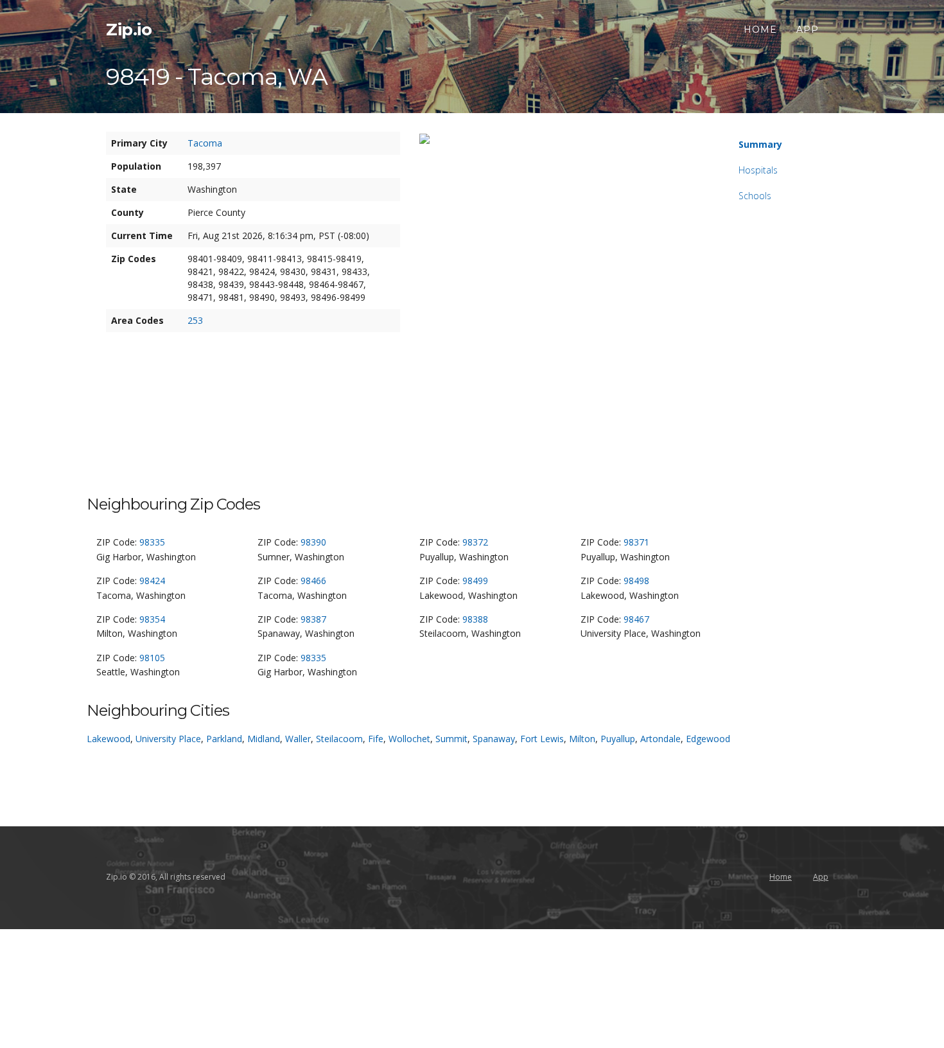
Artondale (660, 739)
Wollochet (409, 739)
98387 (313, 619)
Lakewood (108, 739)
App (807, 29)
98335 (152, 542)
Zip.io (129, 29)
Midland (263, 739)
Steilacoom (339, 739)
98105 (152, 658)
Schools (755, 196)
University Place (168, 739)
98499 (475, 580)
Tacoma (205, 143)
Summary (760, 144)
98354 (152, 619)
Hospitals (758, 170)
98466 (313, 580)
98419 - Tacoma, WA (217, 76)
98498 (636, 580)
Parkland (224, 739)
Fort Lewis (542, 739)
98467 (636, 619)
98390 (313, 542)
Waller (298, 739)
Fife (375, 739)
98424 (152, 580)
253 (195, 320)
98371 (636, 542)
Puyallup (617, 739)
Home (760, 29)
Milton (582, 739)
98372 (475, 542)
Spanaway (494, 739)
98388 (475, 619)
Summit (451, 739)
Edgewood (708, 739)
